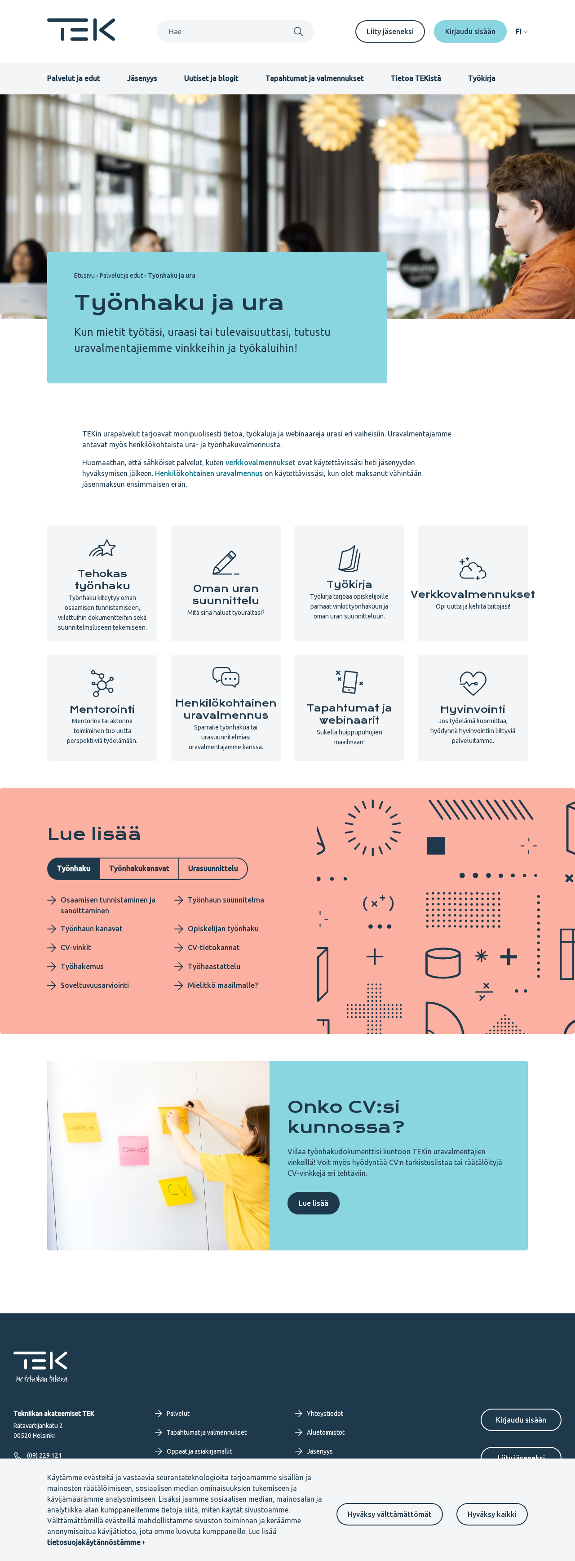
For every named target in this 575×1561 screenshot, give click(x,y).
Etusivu (84, 275)
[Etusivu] (81, 38)
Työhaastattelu (214, 966)
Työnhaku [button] (73, 868)
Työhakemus (82, 966)
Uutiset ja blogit (211, 78)
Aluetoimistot (326, 1432)
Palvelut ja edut (73, 78)
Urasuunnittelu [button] (213, 868)
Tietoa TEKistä (416, 78)
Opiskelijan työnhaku (223, 929)
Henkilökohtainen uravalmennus (209, 473)
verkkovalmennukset (261, 462)
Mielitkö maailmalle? (223, 985)
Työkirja (481, 78)
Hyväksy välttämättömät (390, 1514)
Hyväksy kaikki (492, 1514)
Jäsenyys (142, 78)
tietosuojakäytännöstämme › (96, 1542)
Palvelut (178, 1413)
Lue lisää (313, 1203)
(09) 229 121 (44, 1455)
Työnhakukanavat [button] (139, 868)
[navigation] (522, 31)
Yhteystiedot (325, 1413)
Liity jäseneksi (390, 31)
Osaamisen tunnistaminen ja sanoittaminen (108, 905)
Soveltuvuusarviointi (95, 985)
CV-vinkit (76, 947)
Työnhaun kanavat (92, 929)
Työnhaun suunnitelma (226, 900)
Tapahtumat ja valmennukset (314, 78)
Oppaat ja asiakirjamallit (199, 1451)
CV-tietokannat (214, 947)
